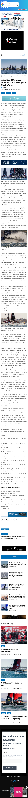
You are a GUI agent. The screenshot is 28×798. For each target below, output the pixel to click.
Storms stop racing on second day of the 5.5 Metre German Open (17, 606)
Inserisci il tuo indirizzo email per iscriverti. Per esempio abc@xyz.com (12, 756)
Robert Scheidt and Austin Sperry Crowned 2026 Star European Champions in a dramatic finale (16, 575)
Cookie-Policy (16, 776)
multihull (8, 92)
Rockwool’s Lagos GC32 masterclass (10, 650)
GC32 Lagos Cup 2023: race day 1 (12, 684)
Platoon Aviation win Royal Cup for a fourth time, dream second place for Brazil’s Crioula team (17, 596)
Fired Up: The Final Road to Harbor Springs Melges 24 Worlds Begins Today (16, 586)
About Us (9, 776)
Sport (4, 87)
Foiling (3, 92)
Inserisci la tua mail (8, 748)
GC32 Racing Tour (6, 89)
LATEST (14, 557)
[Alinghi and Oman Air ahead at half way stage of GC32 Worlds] (9, 519)
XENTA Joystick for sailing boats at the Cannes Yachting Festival (13, 537)
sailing (14, 92)
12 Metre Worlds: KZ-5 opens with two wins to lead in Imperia (17, 563)
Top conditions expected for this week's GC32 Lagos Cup (14, 717)
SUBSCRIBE (10, 768)
